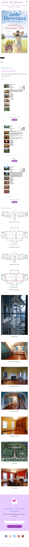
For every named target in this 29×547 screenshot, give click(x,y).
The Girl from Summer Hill (8, 71)
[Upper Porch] (14, 315)
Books (7, 5)
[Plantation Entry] (14, 401)
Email (14, 520)
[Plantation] (14, 451)
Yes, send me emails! (14, 526)
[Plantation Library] (14, 425)
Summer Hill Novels (15, 5)
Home (2, 5)
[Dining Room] (14, 477)
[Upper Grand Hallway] (14, 351)
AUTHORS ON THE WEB (14, 544)
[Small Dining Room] (14, 376)
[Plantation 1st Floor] (14, 215)
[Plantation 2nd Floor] (14, 236)
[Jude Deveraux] (12, 2)
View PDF (14, 119)
